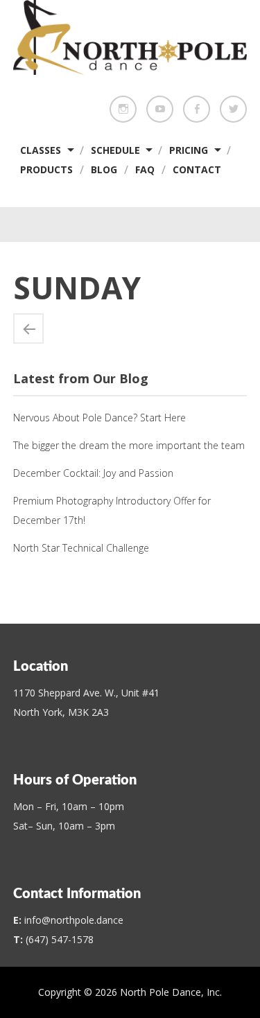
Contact (197, 169)
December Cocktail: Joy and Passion (93, 473)
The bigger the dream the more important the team (129, 445)
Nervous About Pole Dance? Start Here (99, 417)
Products (46, 169)
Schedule (115, 150)
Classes (40, 150)
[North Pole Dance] (130, 70)
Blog (104, 169)
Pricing (188, 150)
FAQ (145, 169)
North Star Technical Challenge (81, 547)
